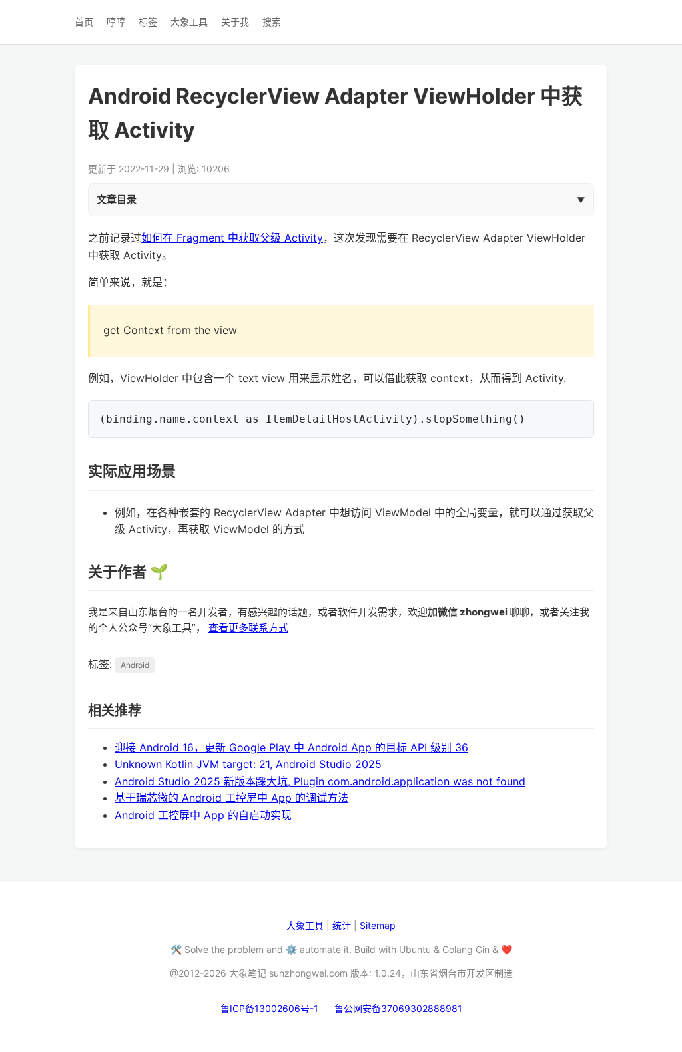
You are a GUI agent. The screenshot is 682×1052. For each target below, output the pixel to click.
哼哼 (116, 21)
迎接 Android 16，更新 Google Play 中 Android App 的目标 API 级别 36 (291, 747)
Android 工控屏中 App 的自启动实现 (203, 815)
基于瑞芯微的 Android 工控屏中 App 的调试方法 (231, 797)
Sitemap (378, 925)
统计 (341, 925)
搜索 (271, 21)
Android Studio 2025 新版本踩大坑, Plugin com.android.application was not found (320, 781)
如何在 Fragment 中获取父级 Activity (232, 237)
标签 (148, 21)
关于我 (235, 21)
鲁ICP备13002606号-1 (270, 1008)
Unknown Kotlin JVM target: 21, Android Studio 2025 (248, 764)
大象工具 (189, 21)
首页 (84, 21)
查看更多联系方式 (248, 627)
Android (135, 665)
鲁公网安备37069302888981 (398, 1008)
